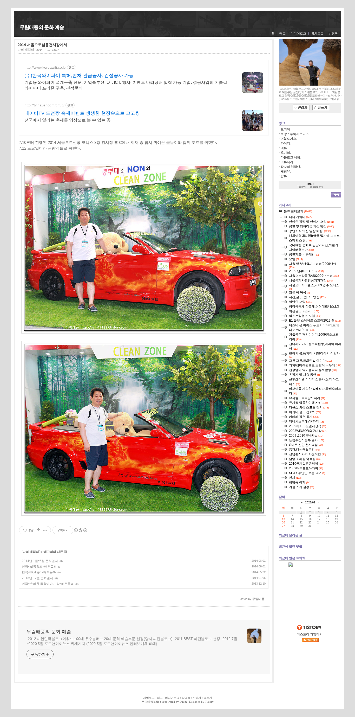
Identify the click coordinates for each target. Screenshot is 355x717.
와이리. (286, 143)
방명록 (333, 33)
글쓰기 (207, 697)
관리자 (197, 697)
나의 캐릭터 (26, 50)
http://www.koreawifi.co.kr (45, 67)
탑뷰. (284, 176)
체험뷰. (286, 171)
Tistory (209, 701)
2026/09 (310, 502)
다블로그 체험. (291, 157)
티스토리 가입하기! (310, 634)
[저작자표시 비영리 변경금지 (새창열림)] (80, 530)
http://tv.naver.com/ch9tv (44, 105)
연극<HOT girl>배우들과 (39, 572)
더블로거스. (289, 138)
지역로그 (149, 697)
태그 (282, 33)
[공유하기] (38, 530)
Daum (183, 701)
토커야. (286, 129)
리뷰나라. (287, 162)
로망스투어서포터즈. (295, 134)
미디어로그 (298, 33)
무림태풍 (147, 701)
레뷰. (284, 148)
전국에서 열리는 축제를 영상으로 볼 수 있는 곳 (67, 120)
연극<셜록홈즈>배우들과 (39, 566)
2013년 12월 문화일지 (37, 578)
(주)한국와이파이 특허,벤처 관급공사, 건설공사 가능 (79, 75)
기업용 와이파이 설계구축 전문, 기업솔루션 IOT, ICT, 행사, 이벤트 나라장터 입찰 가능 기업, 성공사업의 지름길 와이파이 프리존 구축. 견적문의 (125, 85)
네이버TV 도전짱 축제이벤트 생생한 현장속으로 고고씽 (82, 113)
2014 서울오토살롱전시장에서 (42, 45)
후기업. (286, 153)
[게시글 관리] (45, 530)
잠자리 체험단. (291, 167)
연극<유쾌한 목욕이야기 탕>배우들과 (48, 584)
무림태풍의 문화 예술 (42, 27)
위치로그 (317, 33)
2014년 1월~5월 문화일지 (40, 561)
